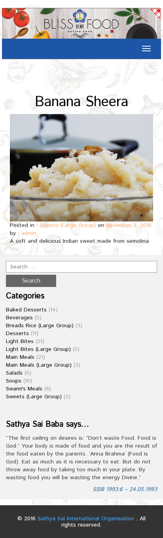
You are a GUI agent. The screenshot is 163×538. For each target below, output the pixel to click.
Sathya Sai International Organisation (86, 519)
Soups (13, 381)
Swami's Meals (24, 389)
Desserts (17, 333)
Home (70, 83)
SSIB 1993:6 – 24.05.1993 (125, 489)
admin (28, 233)
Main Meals (20, 357)
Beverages (19, 318)
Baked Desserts (26, 310)
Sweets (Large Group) (68, 225)
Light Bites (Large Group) (38, 349)
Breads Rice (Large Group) (40, 326)
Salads (14, 373)
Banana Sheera (81, 102)
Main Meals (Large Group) (39, 365)
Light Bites (20, 341)
